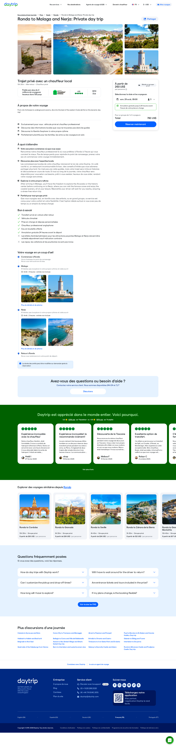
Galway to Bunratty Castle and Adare (102, 647)
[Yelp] (139, 685)
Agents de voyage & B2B (95, 4)
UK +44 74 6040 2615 (89, 692)
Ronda (56, 15)
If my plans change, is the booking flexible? (114, 593)
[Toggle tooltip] (126, 89)
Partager (151, 19)
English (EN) (21, 717)
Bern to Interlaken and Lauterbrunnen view (69, 647)
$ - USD (146, 4)
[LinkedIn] (124, 685)
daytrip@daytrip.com (89, 697)
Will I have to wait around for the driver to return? (118, 572)
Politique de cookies (83, 728)
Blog (55, 688)
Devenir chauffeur (120, 4)
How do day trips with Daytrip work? (39, 572)
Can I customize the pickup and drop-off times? (45, 582)
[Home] (11, 4)
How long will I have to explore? (37, 593)
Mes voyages (165, 4)
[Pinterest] (129, 685)
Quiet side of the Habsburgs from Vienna (33, 647)
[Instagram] (119, 685)
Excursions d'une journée (27, 15)
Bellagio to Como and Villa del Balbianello (68, 638)
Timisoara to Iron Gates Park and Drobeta (104, 642)
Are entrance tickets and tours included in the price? (120, 582)
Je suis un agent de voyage (99, 664)
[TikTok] (134, 685)
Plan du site (58, 696)
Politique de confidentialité (101, 728)
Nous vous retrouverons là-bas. (33, 261)
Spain (48, 15)
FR (136, 4)
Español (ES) (54, 717)
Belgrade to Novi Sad (25, 642)
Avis (94, 93)
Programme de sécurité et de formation (125, 728)
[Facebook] (115, 685)
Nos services (54, 4)
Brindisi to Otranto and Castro (99, 638)
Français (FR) (119, 717)
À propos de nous (60, 684)
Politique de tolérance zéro (149, 728)
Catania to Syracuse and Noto (29, 633)
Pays (41, 15)
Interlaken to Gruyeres (132, 642)
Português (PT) (153, 717)
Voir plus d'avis (88, 469)
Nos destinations (74, 4)
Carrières (57, 692)
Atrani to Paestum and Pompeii (99, 633)
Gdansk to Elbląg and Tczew (134, 638)
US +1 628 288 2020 (88, 688)
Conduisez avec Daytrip (76, 664)
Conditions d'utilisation (67, 728)
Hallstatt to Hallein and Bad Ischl (30, 638)
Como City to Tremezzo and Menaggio (67, 633)
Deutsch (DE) (86, 717)
